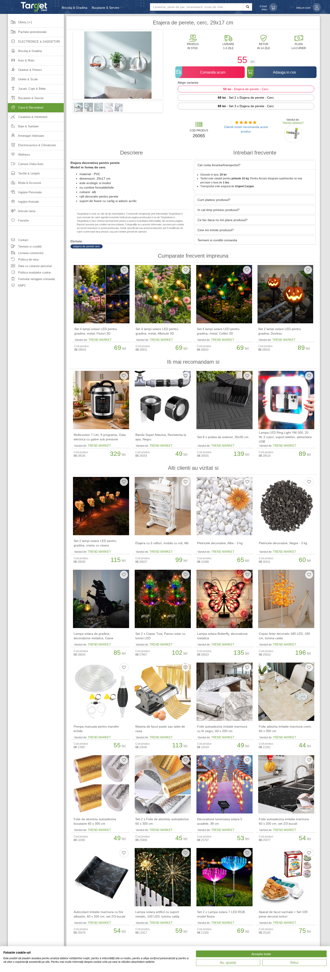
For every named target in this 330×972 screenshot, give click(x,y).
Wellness (23, 154)
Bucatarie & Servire (105, 7)
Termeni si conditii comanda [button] (217, 240)
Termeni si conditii (29, 246)
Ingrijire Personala (29, 192)
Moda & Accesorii (29, 183)
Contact (22, 240)
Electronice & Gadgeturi (38, 41)
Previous (66, 66)
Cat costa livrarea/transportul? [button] (219, 165)
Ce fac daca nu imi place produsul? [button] (223, 220)
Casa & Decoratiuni (30, 107)
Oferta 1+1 (24, 22)
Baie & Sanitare (28, 126)
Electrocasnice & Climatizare (36, 145)
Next (169, 66)
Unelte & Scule (27, 79)
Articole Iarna (26, 211)
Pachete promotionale (31, 32)
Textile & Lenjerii (28, 173)
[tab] (254, 165)
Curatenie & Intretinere (32, 117)
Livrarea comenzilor (30, 253)
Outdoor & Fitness (29, 70)
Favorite (23, 220)
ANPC (21, 285)
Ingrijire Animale (28, 201)
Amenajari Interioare (30, 135)
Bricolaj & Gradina (74, 7)
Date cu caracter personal (34, 266)
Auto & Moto (25, 60)
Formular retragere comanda (36, 279)
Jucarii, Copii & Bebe (31, 88)
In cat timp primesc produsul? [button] (219, 210)
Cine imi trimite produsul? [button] (216, 230)
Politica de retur (28, 259)
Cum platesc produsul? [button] (214, 200)
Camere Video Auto (30, 164)
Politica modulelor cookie (34, 272)
